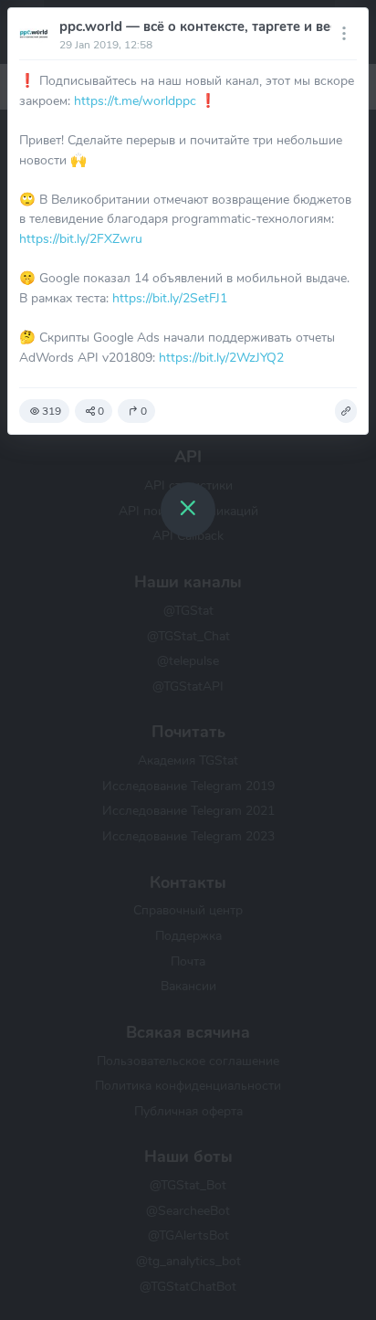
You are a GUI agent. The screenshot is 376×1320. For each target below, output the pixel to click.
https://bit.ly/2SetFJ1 (169, 298)
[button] (346, 411)
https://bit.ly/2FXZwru (80, 238)
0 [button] (101, 411)
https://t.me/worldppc (135, 100)
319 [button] (51, 411)
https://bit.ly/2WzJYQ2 (221, 357)
